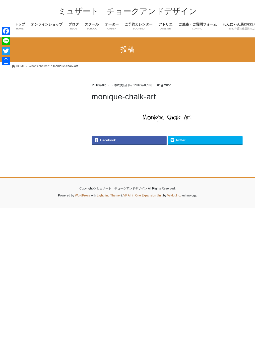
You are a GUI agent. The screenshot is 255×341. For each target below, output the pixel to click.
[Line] (6, 41)
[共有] (6, 61)
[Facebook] (6, 31)
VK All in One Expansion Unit (142, 195)
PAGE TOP (244, 326)
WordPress (82, 195)
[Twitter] (6, 51)
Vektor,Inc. (174, 195)
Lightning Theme (108, 195)
